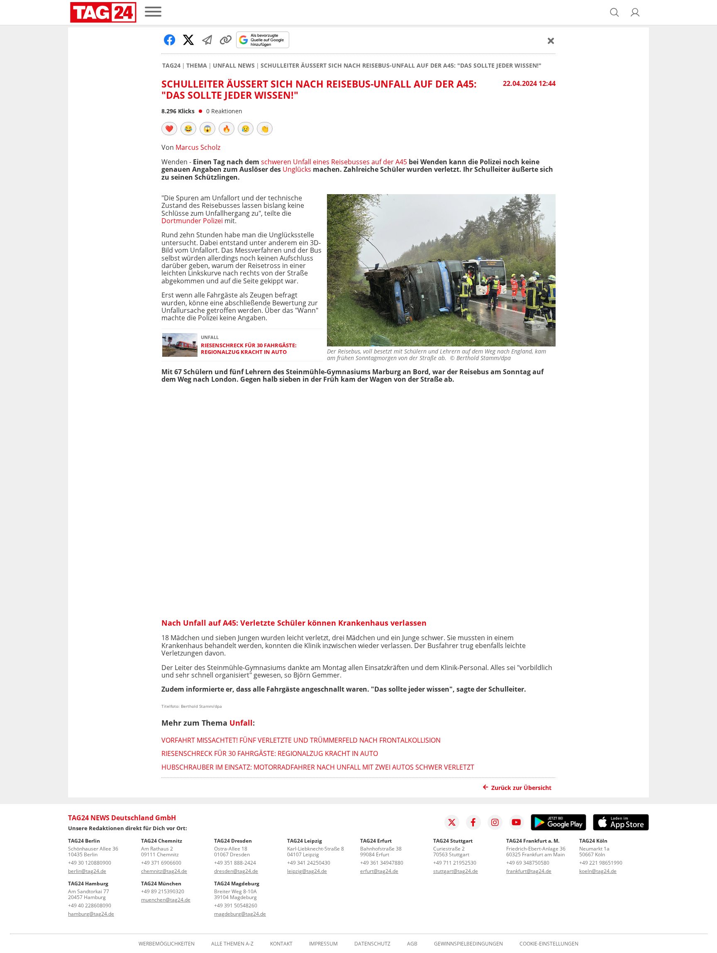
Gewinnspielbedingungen (468, 944)
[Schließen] (551, 40)
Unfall (241, 723)
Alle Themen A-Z (232, 944)
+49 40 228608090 (89, 905)
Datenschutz (372, 944)
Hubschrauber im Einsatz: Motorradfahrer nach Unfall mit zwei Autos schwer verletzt (317, 767)
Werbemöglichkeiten (167, 944)
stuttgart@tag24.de (455, 871)
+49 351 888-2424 (235, 862)
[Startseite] (103, 12)
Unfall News (234, 65)
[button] (635, 12)
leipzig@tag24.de (307, 871)
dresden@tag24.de (236, 871)
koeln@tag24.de (598, 871)
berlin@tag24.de (87, 871)
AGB (412, 944)
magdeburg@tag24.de (240, 913)
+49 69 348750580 (527, 862)
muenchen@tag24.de (165, 899)
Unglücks (297, 169)
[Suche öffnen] (614, 12)
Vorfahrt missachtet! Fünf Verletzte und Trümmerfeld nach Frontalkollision (301, 740)
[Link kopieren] (225, 40)
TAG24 (171, 65)
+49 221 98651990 (600, 862)
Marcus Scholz (198, 147)
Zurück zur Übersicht (521, 788)
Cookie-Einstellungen (548, 944)
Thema (196, 65)
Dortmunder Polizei (192, 220)
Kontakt (281, 944)
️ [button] (169, 128)
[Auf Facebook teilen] (169, 40)
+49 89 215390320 (162, 891)
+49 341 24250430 (308, 862)
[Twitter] (451, 822)
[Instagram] (495, 822)
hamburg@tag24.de (91, 913)
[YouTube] (516, 822)
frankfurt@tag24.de (528, 871)
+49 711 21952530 (454, 862)
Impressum (323, 944)
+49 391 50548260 (235, 905)
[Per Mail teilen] (207, 40)
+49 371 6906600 (161, 862)
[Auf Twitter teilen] (188, 40)
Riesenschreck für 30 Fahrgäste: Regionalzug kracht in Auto (249, 348)
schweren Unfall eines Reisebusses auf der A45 (334, 161)
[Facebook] (473, 822)
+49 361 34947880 (381, 862)
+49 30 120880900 (89, 862)
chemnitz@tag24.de (164, 871)
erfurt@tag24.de (379, 871)
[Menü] (153, 12)
